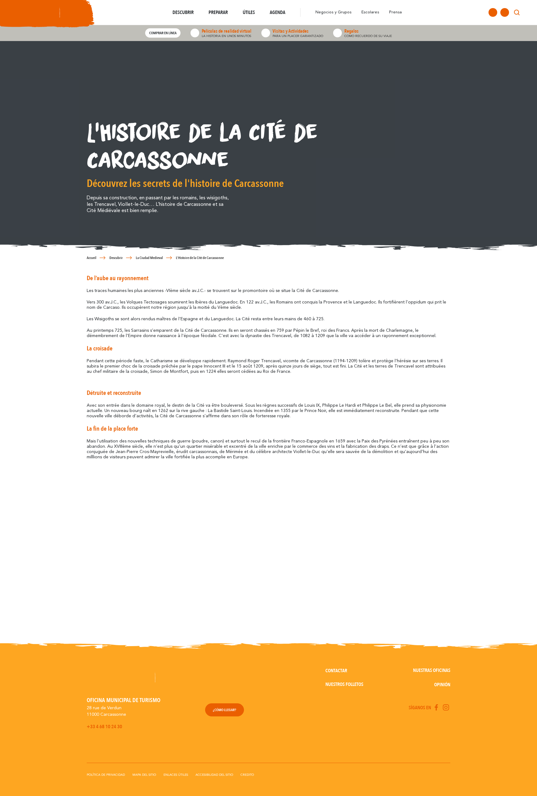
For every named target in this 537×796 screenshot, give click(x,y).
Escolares (370, 12)
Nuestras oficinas (431, 670)
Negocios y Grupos (333, 12)
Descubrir (116, 257)
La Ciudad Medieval (149, 257)
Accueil (91, 257)
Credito (247, 774)
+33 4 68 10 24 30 (104, 726)
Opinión (442, 684)
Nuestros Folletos (344, 684)
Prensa (395, 12)
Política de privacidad (106, 774)
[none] (528, 12)
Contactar (336, 670)
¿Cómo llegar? (224, 709)
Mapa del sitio (144, 774)
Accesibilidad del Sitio (214, 774)
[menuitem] (528, 12)
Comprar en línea (163, 32)
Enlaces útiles (175, 774)
